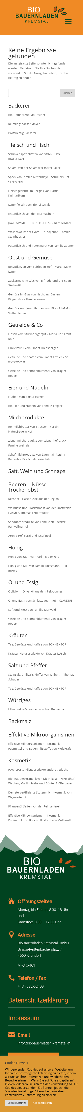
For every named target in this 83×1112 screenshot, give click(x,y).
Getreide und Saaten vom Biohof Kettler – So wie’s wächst (38, 359)
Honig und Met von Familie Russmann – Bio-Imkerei (38, 568)
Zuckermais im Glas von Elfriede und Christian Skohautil (39, 283)
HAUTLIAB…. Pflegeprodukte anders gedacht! (38, 769)
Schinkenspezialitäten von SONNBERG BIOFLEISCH (34, 156)
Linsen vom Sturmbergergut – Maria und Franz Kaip (40, 336)
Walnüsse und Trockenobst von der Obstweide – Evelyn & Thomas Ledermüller (41, 510)
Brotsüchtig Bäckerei (22, 133)
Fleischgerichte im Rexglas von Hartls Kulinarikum (33, 193)
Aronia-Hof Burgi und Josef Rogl (29, 535)
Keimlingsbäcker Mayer (24, 124)
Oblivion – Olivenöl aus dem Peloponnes (35, 591)
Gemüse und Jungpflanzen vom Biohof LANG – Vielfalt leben (39, 310)
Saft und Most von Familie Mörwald (32, 610)
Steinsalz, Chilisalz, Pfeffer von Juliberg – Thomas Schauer (41, 677)
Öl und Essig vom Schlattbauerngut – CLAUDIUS (40, 600)
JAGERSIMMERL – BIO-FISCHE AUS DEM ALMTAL (40, 223)
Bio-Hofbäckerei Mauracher (26, 115)
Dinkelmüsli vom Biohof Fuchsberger (33, 348)
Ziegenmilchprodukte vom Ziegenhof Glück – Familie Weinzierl (38, 443)
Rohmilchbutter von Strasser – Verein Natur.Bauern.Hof (33, 429)
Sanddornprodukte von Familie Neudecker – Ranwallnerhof (38, 524)
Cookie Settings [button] (16, 1103)
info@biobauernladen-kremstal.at (44, 1043)
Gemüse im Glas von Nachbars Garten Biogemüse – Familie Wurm (34, 296)
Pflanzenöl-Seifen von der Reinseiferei (34, 806)
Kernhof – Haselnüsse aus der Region (33, 499)
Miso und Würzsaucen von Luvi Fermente (36, 709)
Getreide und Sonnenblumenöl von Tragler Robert (37, 373)
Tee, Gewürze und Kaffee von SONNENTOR (37, 644)
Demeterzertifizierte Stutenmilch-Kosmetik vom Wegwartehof (40, 794)
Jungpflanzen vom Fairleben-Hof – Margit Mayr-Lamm (40, 269)
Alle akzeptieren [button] (42, 1103)
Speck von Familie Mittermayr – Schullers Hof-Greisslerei (39, 179)
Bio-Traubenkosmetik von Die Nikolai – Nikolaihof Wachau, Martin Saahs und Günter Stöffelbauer (41, 781)
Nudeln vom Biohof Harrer (26, 397)
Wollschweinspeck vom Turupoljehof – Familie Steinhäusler (39, 234)
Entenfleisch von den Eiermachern (31, 214)
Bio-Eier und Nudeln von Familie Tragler (35, 406)
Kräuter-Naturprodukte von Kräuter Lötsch (37, 653)
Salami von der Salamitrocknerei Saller (34, 168)
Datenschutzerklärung (38, 1000)
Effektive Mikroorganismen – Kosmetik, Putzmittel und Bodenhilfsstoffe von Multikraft (39, 746)
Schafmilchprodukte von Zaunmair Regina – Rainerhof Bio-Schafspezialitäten (37, 457)
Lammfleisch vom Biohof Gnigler (30, 204)
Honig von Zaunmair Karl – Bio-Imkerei (34, 557)
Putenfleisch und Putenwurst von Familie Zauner (41, 246)
